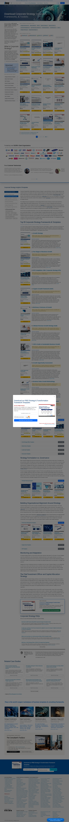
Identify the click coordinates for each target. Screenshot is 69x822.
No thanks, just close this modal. (50, 424)
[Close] (54, 396)
